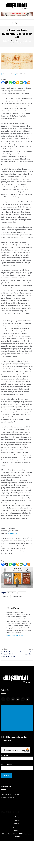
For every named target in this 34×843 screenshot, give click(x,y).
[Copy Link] (17, 82)
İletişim (17, 820)
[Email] (21, 82)
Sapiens (5, 596)
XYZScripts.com (25, 842)
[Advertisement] (17, 718)
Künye (17, 817)
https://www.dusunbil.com (15, 635)
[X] (6, 82)
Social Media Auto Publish (10, 842)
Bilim (4, 76)
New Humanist (13, 533)
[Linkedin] (14, 82)
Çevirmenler (17, 827)
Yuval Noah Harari (17, 596)
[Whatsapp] (10, 82)
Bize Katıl (17, 823)
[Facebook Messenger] (25, 82)
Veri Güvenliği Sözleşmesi (10, 794)
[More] (28, 82)
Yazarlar (17, 830)
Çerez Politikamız (7, 798)
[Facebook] (3, 82)
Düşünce (9, 76)
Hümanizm (22, 592)
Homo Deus (11, 592)
